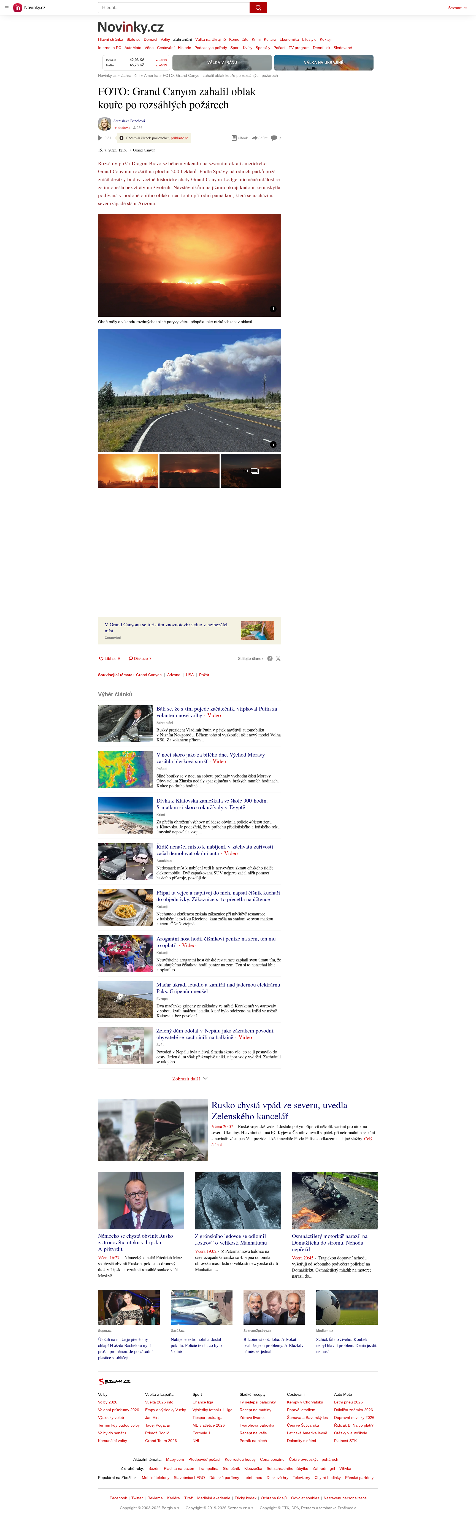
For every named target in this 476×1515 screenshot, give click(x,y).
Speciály (263, 47)
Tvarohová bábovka (257, 1425)
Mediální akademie (213, 1498)
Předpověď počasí (204, 1459)
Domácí (150, 39)
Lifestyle (309, 39)
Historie (184, 47)
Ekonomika (289, 39)
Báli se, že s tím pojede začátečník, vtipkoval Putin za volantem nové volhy (216, 712)
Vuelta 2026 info (159, 1402)
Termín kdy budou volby (119, 1425)
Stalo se (133, 39)
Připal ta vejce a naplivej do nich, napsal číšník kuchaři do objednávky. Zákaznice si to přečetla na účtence (218, 896)
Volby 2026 (107, 1402)
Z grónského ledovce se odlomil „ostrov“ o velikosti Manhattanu (231, 1239)
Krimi (256, 39)
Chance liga (203, 1402)
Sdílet (262, 137)
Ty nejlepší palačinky (258, 1402)
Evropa (162, 999)
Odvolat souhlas (305, 1498)
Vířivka (345, 1468)
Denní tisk (321, 47)
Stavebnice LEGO (189, 1477)
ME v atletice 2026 (209, 1425)
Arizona (173, 675)
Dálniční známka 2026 (353, 1410)
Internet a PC (109, 47)
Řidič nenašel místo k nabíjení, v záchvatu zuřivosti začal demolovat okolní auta (214, 850)
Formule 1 (201, 1433)
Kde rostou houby (240, 1459)
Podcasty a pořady (210, 47)
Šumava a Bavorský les (307, 1417)
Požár (204, 675)
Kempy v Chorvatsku (305, 1402)
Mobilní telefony (155, 1477)
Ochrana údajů (274, 1498)
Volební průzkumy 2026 (118, 1410)
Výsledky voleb (111, 1417)
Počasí (279, 47)
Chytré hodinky (328, 1477)
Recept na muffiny (255, 1410)
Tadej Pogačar (157, 1425)
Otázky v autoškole (350, 1433)
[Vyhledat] (258, 7)
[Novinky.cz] (131, 28)
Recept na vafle (253, 1433)
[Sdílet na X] (278, 658)
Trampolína (208, 1468)
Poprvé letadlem (301, 1410)
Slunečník (231, 1468)
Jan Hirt (152, 1417)
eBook (243, 137)
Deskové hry (277, 1477)
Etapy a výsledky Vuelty (165, 1410)
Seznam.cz (457, 8)
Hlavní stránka (110, 39)
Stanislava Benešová (129, 120)
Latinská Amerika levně (307, 1433)
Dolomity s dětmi (301, 1440)
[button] (189, 265)
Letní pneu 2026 (348, 1402)
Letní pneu (253, 1477)
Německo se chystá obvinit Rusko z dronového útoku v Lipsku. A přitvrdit (135, 1242)
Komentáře (238, 39)
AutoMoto (133, 47)
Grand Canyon (149, 675)
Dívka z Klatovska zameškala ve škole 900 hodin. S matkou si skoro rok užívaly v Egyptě (212, 804)
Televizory (301, 1477)
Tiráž (188, 1498)
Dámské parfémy (224, 1477)
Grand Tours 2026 (161, 1440)
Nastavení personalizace (345, 1498)
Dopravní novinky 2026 (354, 1417)
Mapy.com (175, 1459)
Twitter (137, 1498)
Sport (235, 47)
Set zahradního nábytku (287, 1468)
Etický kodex (245, 1498)
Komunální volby (112, 1440)
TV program (299, 47)
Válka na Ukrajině (210, 39)
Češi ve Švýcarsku (303, 1425)
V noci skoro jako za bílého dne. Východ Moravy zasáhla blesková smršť (210, 758)
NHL (196, 1440)
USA (190, 675)
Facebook (118, 1498)
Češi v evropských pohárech (313, 1459)
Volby (165, 39)
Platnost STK (345, 1440)
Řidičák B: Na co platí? (354, 1425)
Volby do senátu (112, 1433)
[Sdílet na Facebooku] (270, 658)
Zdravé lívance (253, 1417)
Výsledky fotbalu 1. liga (212, 1410)
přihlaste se (179, 137)
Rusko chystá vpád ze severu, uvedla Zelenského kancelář (279, 1110)
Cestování (166, 47)
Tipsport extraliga (208, 1417)
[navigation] (6, 7)
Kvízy (247, 47)
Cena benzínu (272, 1459)
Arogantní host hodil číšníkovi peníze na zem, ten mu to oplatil (216, 942)
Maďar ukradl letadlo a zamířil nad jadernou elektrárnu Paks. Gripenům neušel (218, 988)
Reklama (155, 1498)
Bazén (153, 1468)
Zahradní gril (324, 1468)
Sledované (343, 47)
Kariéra (173, 1498)
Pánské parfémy (359, 1477)
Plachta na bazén (179, 1468)
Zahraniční (182, 39)
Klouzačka (253, 1468)
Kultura (270, 39)
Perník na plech (253, 1440)
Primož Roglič (157, 1433)
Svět (160, 1045)
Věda (149, 47)
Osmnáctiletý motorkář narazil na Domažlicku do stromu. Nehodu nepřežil (329, 1242)
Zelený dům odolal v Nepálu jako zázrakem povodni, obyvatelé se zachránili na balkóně (215, 1034)
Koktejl (325, 39)
